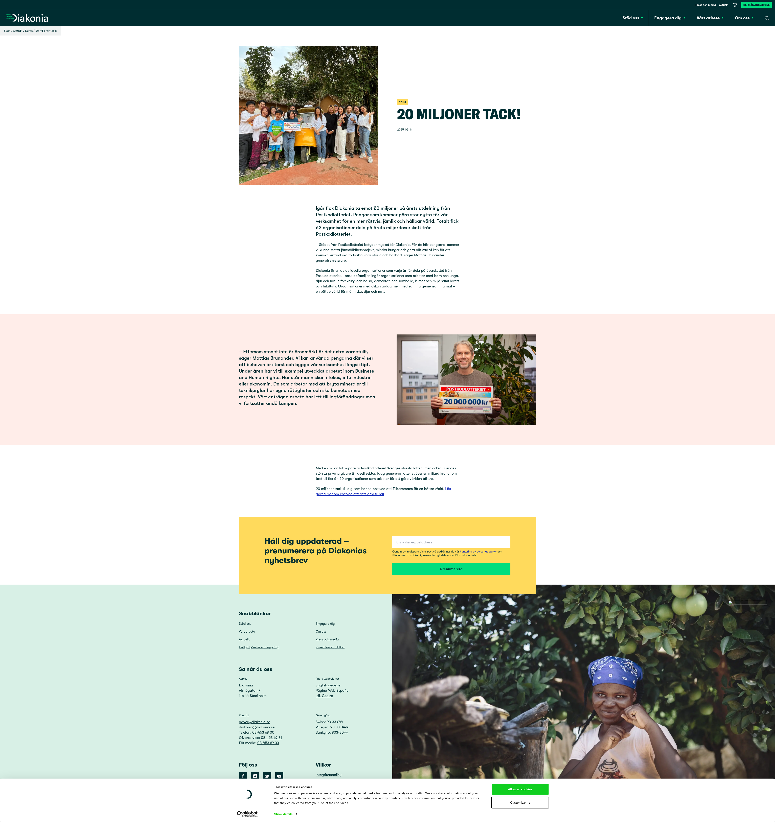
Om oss (321, 631)
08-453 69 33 (268, 743)
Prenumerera (451, 569)
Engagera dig (325, 624)
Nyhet (29, 30)
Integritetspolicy (328, 775)
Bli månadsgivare (756, 4)
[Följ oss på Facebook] (243, 776)
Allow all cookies (520, 789)
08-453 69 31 (271, 738)
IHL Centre (324, 696)
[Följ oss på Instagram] (255, 776)
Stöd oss (245, 624)
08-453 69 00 (263, 732)
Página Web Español (332, 690)
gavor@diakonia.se (254, 722)
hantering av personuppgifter (478, 551)
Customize (518, 802)
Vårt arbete (247, 631)
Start (7, 30)
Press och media (705, 4)
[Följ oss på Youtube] (279, 776)
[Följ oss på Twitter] (267, 776)
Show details (283, 814)
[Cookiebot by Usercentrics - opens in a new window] (247, 814)
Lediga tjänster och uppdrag (259, 647)
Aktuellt (723, 4)
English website (328, 685)
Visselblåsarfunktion (330, 647)
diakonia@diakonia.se (256, 727)
